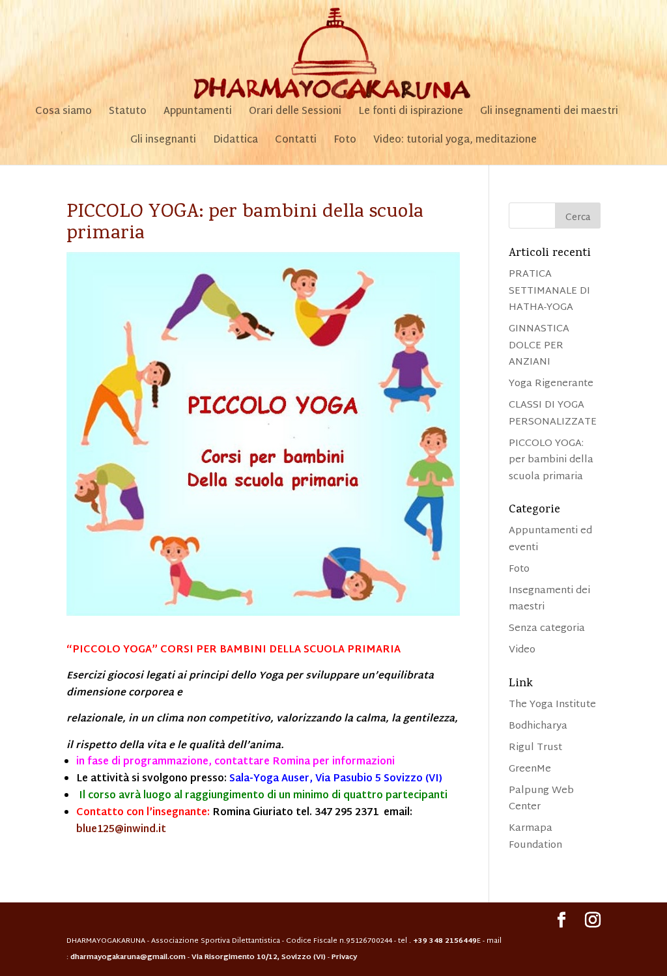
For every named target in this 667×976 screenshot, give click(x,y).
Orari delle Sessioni (295, 113)
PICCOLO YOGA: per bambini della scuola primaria (551, 460)
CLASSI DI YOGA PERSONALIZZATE (553, 414)
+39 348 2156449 (445, 940)
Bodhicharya (538, 726)
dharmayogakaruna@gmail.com (128, 957)
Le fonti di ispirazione (410, 113)
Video (522, 650)
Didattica (235, 142)
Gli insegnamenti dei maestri (549, 113)
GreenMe (530, 769)
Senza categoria (547, 628)
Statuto (128, 113)
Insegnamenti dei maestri (549, 599)
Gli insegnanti (163, 142)
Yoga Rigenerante (551, 384)
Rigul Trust (535, 748)
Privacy (344, 957)
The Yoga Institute (552, 705)
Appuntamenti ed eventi (550, 539)
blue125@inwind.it (121, 830)
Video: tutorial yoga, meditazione (455, 142)
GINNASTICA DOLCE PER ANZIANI (539, 345)
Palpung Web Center (541, 799)
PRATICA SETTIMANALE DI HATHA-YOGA (549, 291)
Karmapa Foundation (535, 837)
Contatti (296, 142)
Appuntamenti (197, 113)
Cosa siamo (63, 113)
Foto (345, 142)
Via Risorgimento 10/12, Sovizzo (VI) (260, 957)
